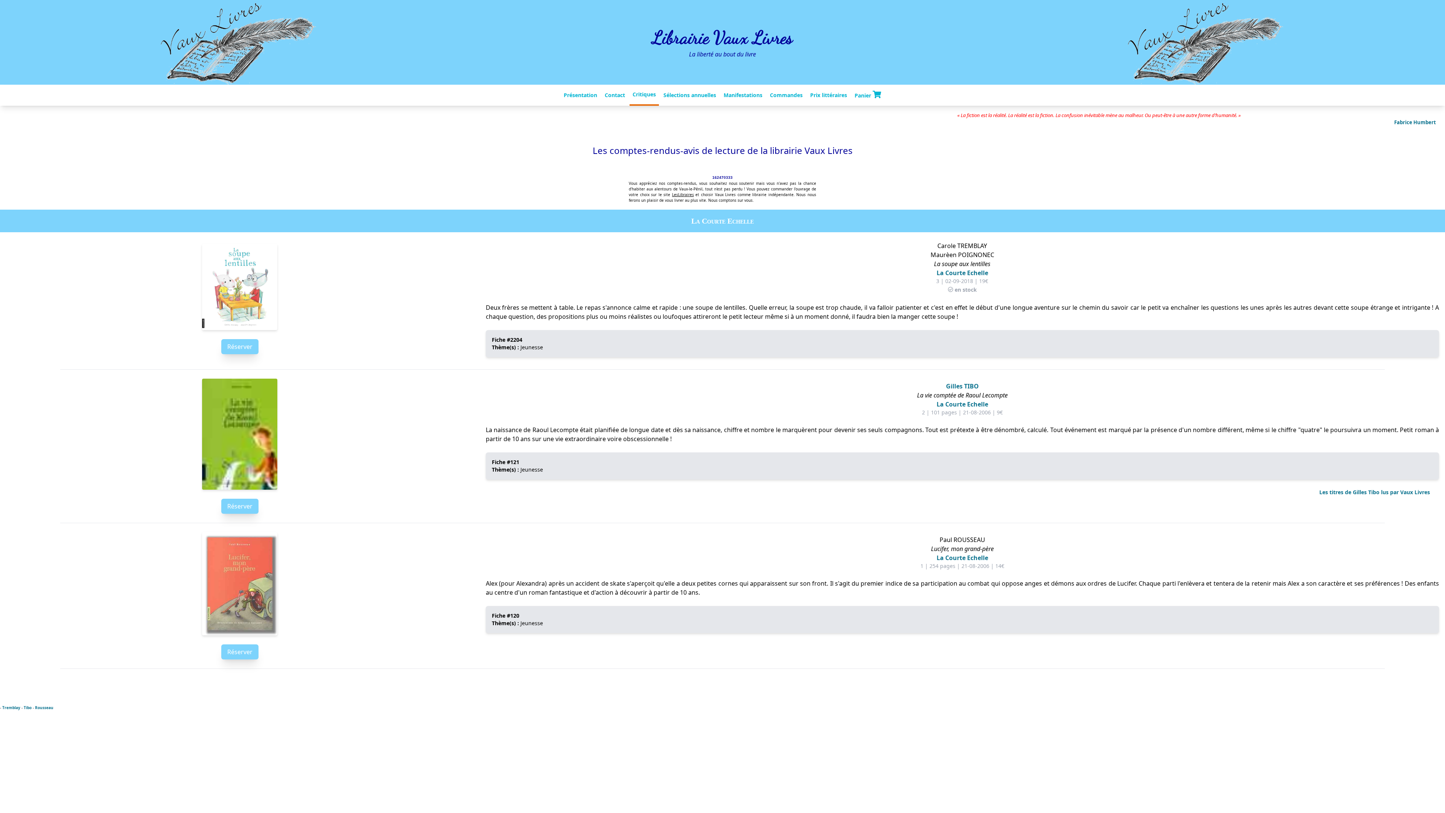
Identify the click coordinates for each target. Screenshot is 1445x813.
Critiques (644, 94)
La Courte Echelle (962, 273)
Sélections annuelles (689, 95)
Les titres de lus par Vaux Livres (1374, 492)
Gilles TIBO (962, 386)
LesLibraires (683, 194)
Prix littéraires (828, 95)
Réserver (239, 347)
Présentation (580, 95)
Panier (864, 95)
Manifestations (743, 95)
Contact (615, 95)
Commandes (786, 95)
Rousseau (44, 707)
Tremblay (11, 707)
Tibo (28, 707)
